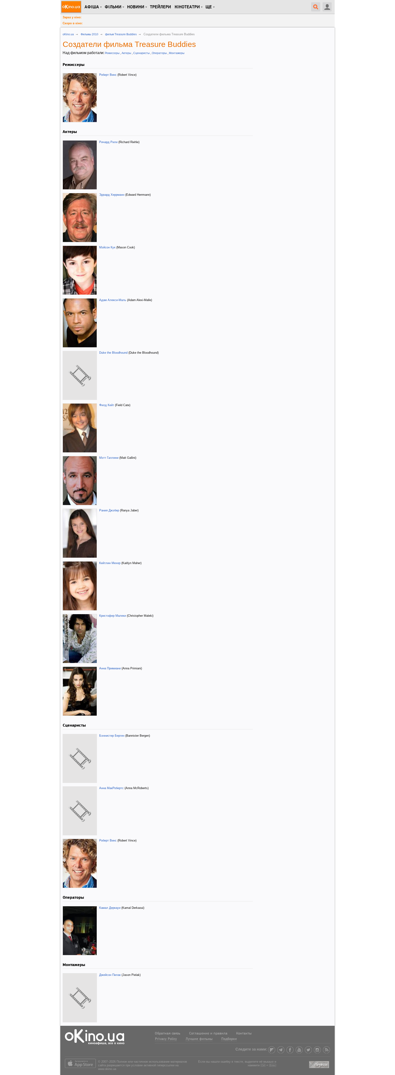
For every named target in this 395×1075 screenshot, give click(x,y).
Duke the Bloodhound (113, 352)
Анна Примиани (110, 668)
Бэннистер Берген (111, 735)
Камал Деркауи (109, 907)
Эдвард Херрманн (111, 194)
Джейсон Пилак (110, 975)
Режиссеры (112, 53)
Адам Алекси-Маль (112, 300)
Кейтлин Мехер (109, 563)
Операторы (159, 53)
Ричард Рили (108, 142)
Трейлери (160, 7)
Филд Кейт (106, 405)
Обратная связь (167, 1033)
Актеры (126, 53)
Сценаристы (141, 53)
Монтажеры (176, 53)
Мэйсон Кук (107, 247)
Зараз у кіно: (72, 17)
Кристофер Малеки (112, 615)
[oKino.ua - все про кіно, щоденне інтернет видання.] (72, 7)
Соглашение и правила (208, 1033)
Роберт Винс (108, 74)
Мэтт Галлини (108, 457)
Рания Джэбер (109, 510)
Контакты (244, 1033)
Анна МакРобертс (111, 788)
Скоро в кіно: (73, 23)
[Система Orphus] (319, 1063)
